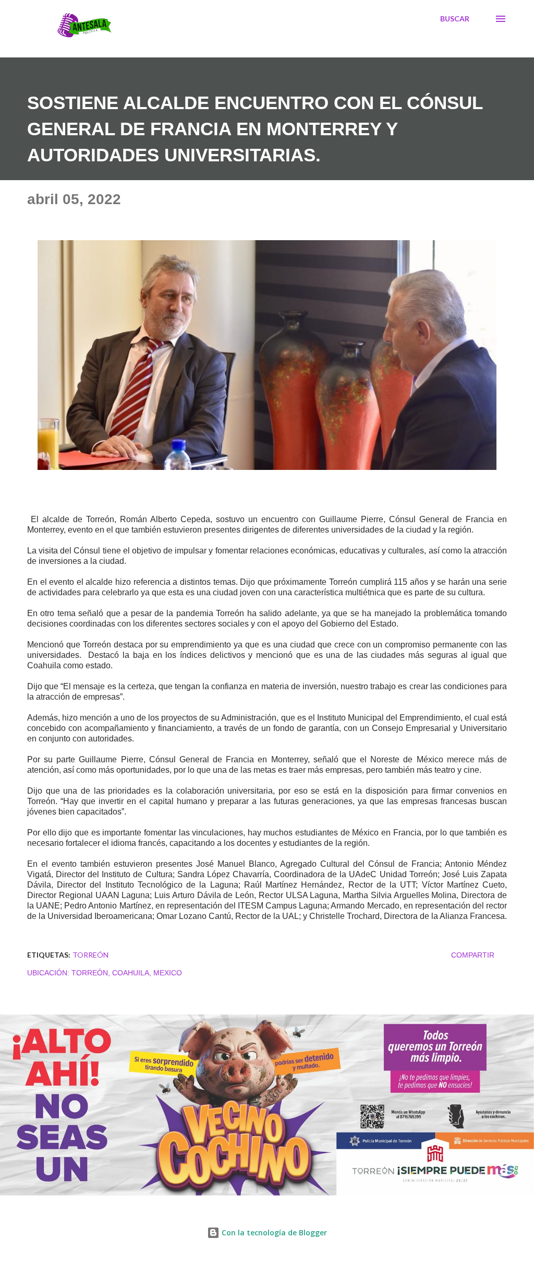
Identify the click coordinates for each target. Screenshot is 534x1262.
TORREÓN (90, 954)
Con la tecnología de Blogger (273, 1232)
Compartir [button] (472, 955)
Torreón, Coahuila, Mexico (126, 973)
